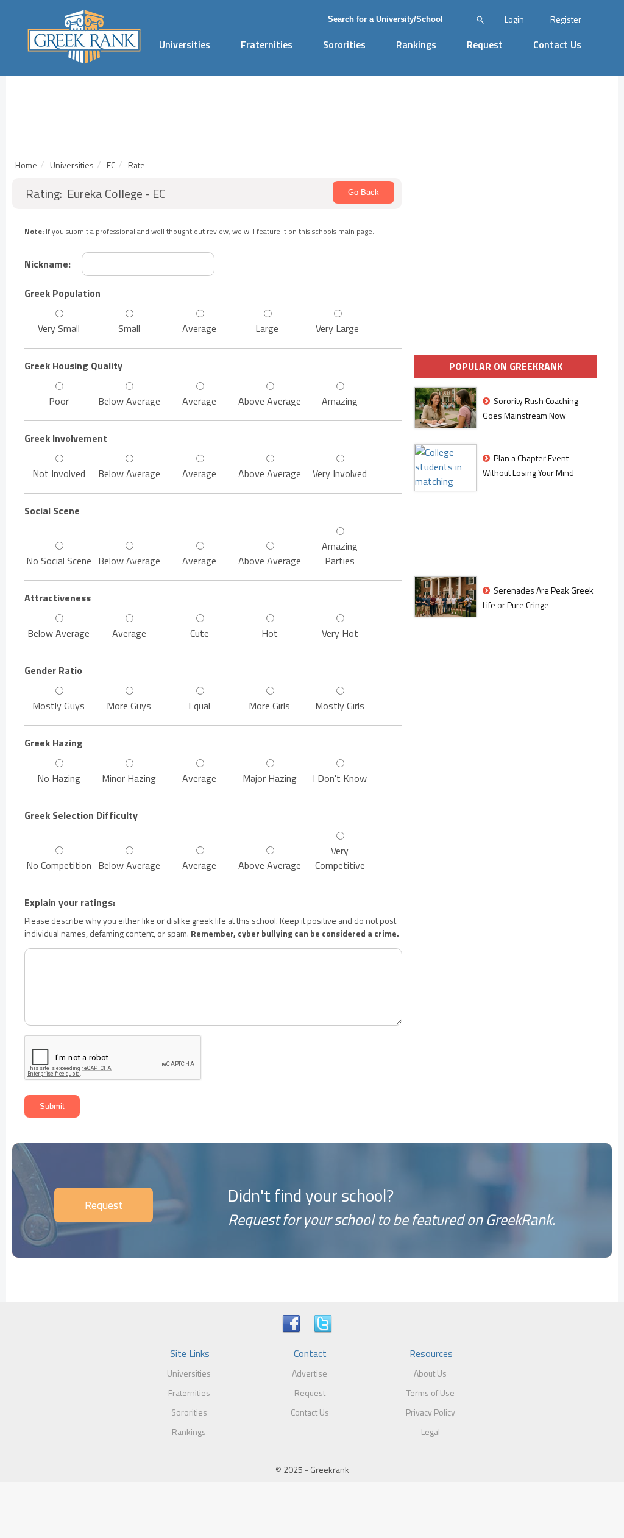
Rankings (416, 44)
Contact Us (557, 44)
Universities (184, 44)
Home (26, 164)
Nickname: (47, 264)
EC (111, 164)
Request (485, 44)
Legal (430, 1431)
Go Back (363, 192)
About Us (430, 1373)
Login (514, 19)
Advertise (309, 1373)
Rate (136, 164)
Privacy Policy (430, 1412)
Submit (52, 1106)
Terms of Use (430, 1392)
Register (565, 19)
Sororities (344, 44)
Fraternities (266, 44)
